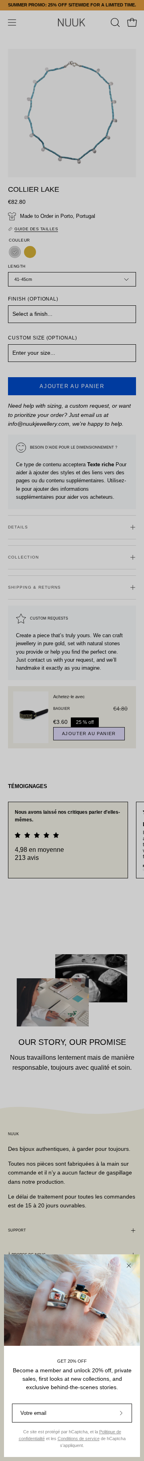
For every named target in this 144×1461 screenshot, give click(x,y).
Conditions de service (79, 1438)
